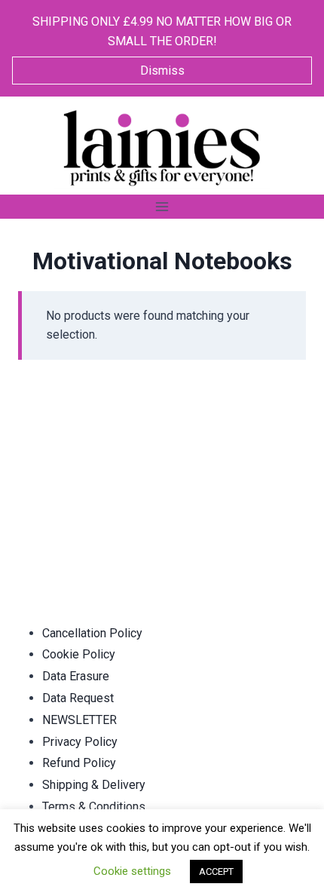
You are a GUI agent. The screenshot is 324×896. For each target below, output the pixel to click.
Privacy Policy (80, 742)
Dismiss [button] (162, 70)
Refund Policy (79, 763)
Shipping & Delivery (93, 785)
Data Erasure (75, 676)
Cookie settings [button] (132, 871)
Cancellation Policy (92, 633)
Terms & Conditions (93, 806)
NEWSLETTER (79, 720)
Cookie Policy (78, 654)
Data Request (78, 698)
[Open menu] (162, 206)
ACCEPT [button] (216, 871)
